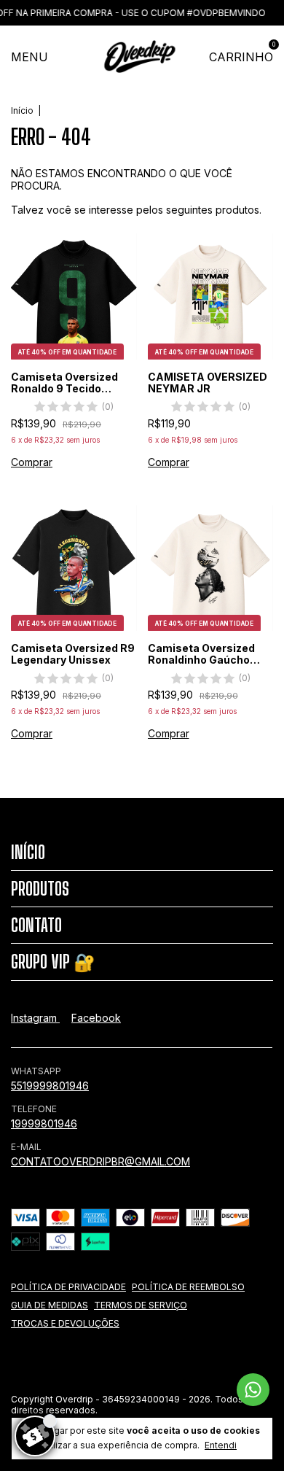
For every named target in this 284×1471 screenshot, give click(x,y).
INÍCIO (28, 852)
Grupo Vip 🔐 (53, 961)
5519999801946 (50, 1085)
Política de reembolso (188, 1286)
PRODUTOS (40, 888)
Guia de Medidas (49, 1305)
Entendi (221, 1445)
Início (22, 110)
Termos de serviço (140, 1305)
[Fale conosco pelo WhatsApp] (253, 1389)
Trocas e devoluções (65, 1323)
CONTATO (36, 925)
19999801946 (44, 1123)
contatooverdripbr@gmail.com (100, 1161)
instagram (35, 1018)
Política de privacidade (68, 1286)
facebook (96, 1018)
